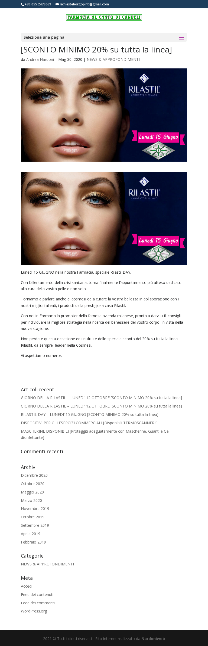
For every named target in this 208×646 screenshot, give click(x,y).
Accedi (26, 586)
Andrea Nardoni (40, 59)
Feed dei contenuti (37, 594)
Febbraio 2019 (33, 542)
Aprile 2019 (30, 533)
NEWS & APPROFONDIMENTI (113, 59)
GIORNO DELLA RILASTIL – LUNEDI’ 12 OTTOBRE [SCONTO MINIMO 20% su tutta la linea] (101, 397)
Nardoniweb (153, 638)
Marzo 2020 (31, 500)
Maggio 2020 (32, 492)
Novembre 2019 (35, 508)
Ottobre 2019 (32, 516)
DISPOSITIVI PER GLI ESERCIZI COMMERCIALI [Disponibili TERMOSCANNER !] (89, 422)
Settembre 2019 (35, 525)
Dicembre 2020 (34, 475)
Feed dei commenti (38, 602)
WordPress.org (34, 611)
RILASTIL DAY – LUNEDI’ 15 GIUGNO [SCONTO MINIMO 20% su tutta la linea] (89, 414)
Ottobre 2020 (32, 483)
